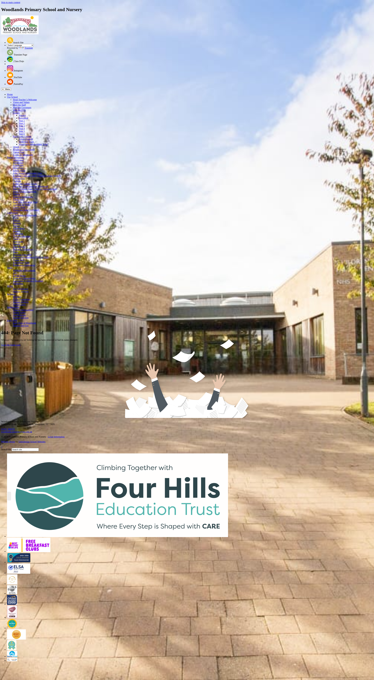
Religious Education (22, 254)
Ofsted (16, 147)
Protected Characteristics (24, 278)
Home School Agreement (24, 191)
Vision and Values (21, 102)
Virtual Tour (18, 152)
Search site (6, 449)
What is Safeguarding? (23, 310)
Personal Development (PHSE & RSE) (31, 257)
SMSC (10, 268)
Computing (18, 233)
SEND (10, 286)
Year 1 (22, 120)
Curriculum (12, 212)
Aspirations (18, 283)
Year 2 (22, 123)
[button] (10, 40)
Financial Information (23, 197)
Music (16, 252)
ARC (15, 273)
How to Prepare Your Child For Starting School (35, 189)
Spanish (16, 244)
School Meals (19, 170)
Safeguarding (13, 307)
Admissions (18, 160)
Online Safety (19, 260)
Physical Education (22, 236)
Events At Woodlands (23, 155)
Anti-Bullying (19, 315)
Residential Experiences (24, 265)
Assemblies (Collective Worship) (28, 281)
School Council (26, 139)
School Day (18, 165)
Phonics (16, 220)
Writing (16, 226)
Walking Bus (19, 178)
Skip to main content (10, 2)
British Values (19, 275)
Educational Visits (21, 262)
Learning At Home (21, 205)
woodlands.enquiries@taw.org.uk (16, 432)
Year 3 (22, 126)
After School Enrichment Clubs (27, 173)
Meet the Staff (19, 105)
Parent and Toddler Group (25, 183)
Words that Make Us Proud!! (26, 210)
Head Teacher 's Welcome (25, 99)
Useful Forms (19, 207)
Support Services (20, 291)
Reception (23, 118)
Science (16, 231)
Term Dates (18, 168)
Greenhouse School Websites (32, 441)
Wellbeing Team (26, 141)
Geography (18, 241)
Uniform (17, 181)
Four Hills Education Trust (25, 202)
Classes (16, 113)
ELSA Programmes (22, 299)
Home (10, 94)
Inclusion (11, 294)
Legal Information (56, 436)
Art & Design (19, 247)
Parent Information (15, 157)
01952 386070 (8, 429)
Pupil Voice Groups (22, 136)
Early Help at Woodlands (24, 323)
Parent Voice (19, 199)
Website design (8, 441)
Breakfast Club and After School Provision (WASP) (37, 176)
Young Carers (19, 304)
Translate (29, 48)
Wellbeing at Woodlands (24, 270)
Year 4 (22, 128)
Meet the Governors (22, 107)
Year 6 (22, 134)
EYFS (16, 218)
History (16, 239)
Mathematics (19, 228)
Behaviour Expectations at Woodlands (30, 186)
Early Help (12, 320)
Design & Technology (23, 249)
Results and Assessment (24, 149)
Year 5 (22, 131)
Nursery (22, 115)
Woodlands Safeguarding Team (33, 144)
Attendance (18, 162)
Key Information (20, 289)
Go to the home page (10, 345)
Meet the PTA (19, 110)
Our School (12, 97)
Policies (16, 194)
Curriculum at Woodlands (25, 215)
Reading (17, 223)
